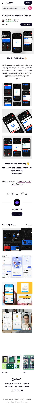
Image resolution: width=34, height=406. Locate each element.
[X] (12, 390)
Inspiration (26, 383)
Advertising (8, 386)
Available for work (10, 21)
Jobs (8, 402)
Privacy (22, 399)
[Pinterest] (22, 390)
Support (26, 386)
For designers (9, 383)
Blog (15, 386)
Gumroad (19, 184)
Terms (16, 399)
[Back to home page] (10, 3)
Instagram (21, 181)
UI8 (13, 184)
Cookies (28, 399)
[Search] (30, 8)
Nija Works (16, 20)
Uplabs (28, 181)
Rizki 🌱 (8, 20)
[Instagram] (18, 390)
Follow (16, 21)
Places (17, 402)
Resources (24, 402)
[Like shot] (3, 24)
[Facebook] (15, 390)
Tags (12, 402)
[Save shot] (6, 24)
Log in (28, 3)
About (20, 386)
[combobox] (11, 8)
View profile (29, 225)
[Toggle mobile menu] (2, 2)
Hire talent (18, 383)
